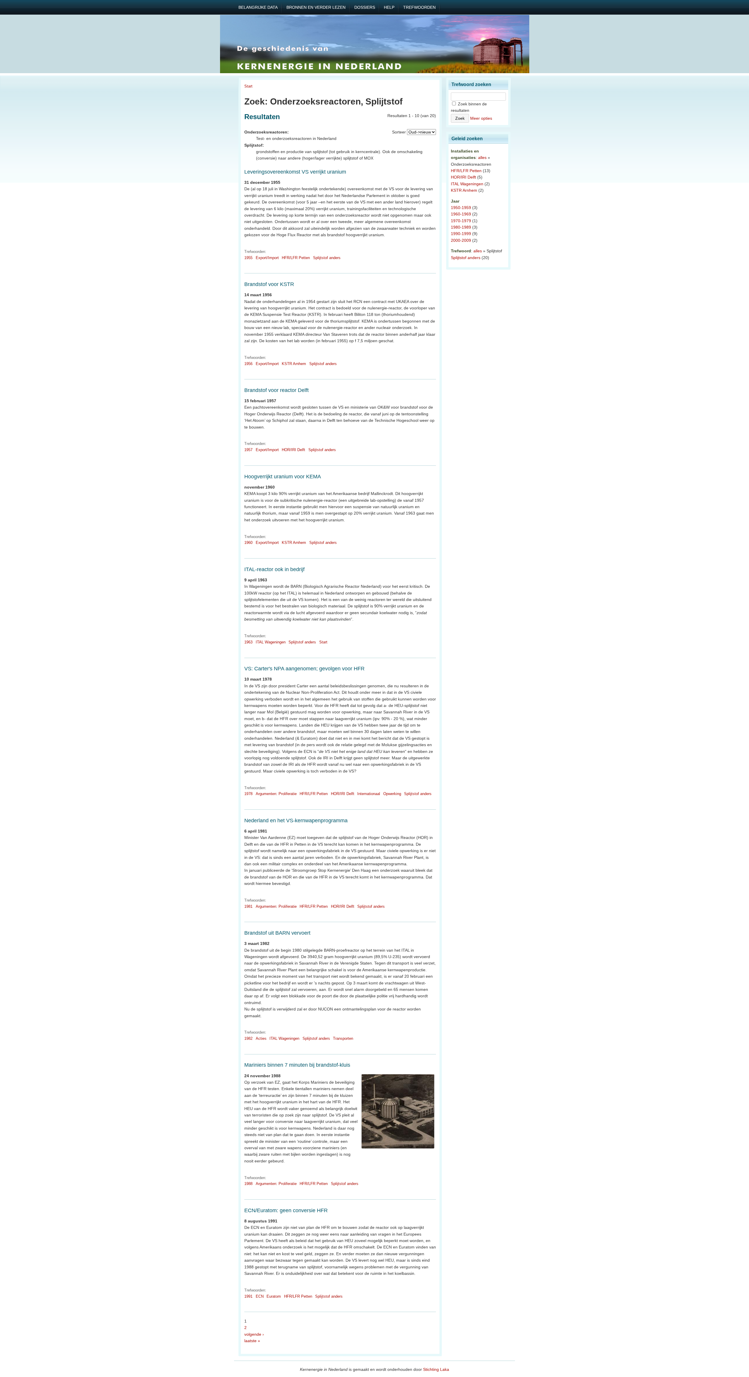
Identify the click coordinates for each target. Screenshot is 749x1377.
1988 (248, 1183)
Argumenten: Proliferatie (276, 794)
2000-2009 (461, 240)
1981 (248, 906)
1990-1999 (461, 233)
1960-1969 (461, 214)
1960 (248, 542)
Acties (261, 1038)
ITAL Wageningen (271, 642)
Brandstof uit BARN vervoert (277, 933)
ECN (260, 1296)
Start (248, 86)
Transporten (343, 1038)
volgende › (254, 1334)
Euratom (274, 1296)
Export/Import (267, 258)
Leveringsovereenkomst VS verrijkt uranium (295, 172)
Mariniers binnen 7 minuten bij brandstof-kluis (297, 1065)
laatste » (252, 1340)
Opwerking (392, 794)
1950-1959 (461, 207)
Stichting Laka (436, 1369)
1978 (248, 794)
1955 (248, 258)
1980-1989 (461, 227)
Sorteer (399, 132)
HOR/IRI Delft (293, 450)
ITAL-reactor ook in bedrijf (274, 569)
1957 (248, 450)
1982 (248, 1038)
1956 (248, 364)
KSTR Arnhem (294, 364)
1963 (248, 642)
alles (482, 157)
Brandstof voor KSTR (269, 284)
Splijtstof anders (327, 258)
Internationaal (368, 794)
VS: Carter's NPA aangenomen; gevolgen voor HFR (304, 669)
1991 (248, 1296)
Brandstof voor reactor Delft (276, 390)
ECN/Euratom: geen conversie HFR (286, 1210)
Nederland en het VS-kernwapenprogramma (296, 820)
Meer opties (481, 118)
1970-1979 (461, 220)
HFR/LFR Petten (296, 258)
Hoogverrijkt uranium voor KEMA (282, 476)
